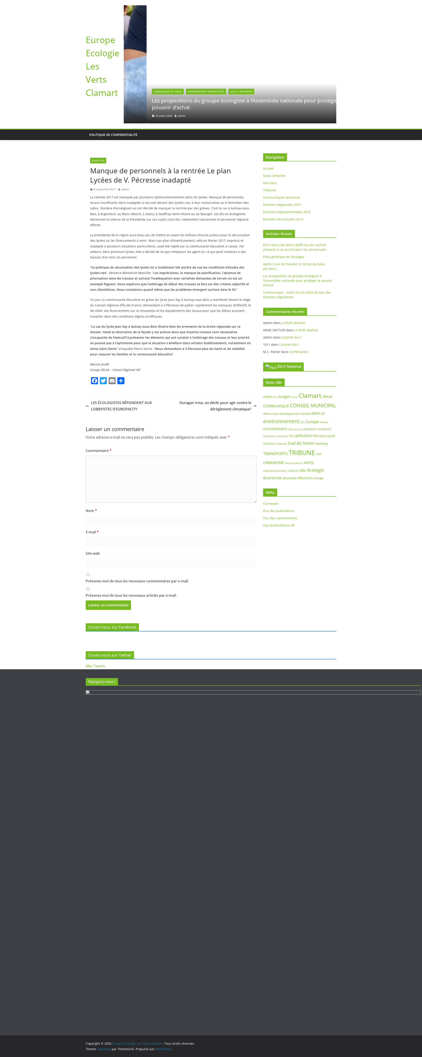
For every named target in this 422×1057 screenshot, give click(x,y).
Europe (312, 421)
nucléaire (324, 429)
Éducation (98, 160)
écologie (315, 470)
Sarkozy (268, 443)
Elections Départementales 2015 (287, 212)
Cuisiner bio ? (292, 337)
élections (305, 477)
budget (284, 396)
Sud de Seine (301, 443)
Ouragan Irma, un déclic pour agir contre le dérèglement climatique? (215, 405)
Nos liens (270, 183)
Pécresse (319, 435)
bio (275, 397)
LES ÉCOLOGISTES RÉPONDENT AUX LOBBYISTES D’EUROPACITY (121, 405)
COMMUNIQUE (276, 405)
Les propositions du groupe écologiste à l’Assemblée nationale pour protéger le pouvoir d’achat (225, 104)
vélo (302, 470)
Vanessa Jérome (294, 463)
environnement (281, 421)
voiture (293, 470)
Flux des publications (278, 511)
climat (327, 396)
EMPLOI (318, 413)
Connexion (271, 503)
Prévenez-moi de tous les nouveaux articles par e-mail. (131, 595)
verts (309, 462)
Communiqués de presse (145, 91)
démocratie (270, 414)
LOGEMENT (309, 429)
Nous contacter (274, 176)
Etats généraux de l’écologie (283, 257)
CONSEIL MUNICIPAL (313, 405)
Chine (294, 397)
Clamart (309, 395)
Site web (93, 553)
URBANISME (273, 462)
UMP (318, 454)
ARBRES (268, 397)
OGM (266, 436)
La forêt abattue (293, 323)
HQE (290, 429)
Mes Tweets (95, 666)
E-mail (92, 532)
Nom (91, 510)
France (324, 422)
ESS (302, 422)
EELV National (289, 366)
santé (331, 436)
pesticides (282, 436)
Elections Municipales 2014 (283, 219)
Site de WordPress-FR (279, 525)
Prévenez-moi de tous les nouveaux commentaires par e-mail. (137, 581)
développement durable (295, 414)
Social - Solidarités (218, 91)
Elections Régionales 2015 (282, 205)
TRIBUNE (302, 452)
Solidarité (281, 444)
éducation (289, 478)
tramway (321, 443)
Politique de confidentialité (113, 135)
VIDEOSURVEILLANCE (275, 470)
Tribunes (269, 190)
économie (272, 477)
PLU (292, 436)
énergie (319, 478)
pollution (303, 435)
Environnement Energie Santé (183, 91)
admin (159, 116)
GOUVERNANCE (275, 428)
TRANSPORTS (275, 453)
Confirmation (298, 352)
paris (273, 436)
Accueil (268, 168)
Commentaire (98, 450)
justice (297, 429)
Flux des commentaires (280, 518)
